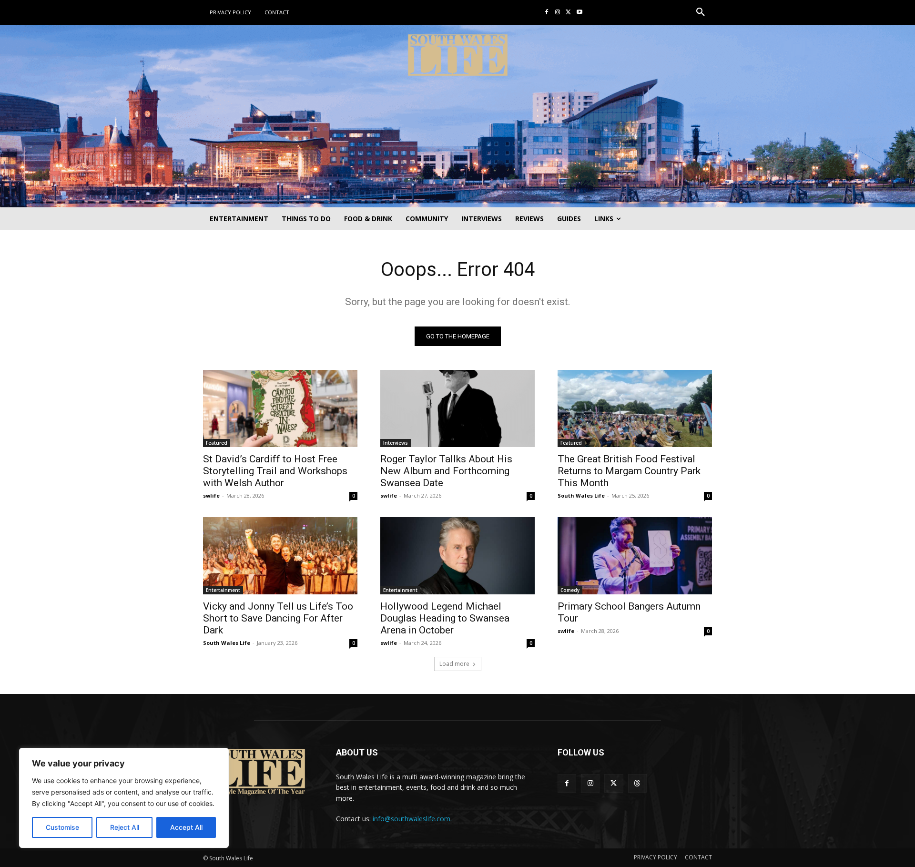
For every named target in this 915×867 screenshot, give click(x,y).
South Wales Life (581, 495)
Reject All (124, 827)
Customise (62, 827)
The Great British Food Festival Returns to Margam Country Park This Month (629, 471)
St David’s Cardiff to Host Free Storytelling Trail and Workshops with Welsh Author (275, 471)
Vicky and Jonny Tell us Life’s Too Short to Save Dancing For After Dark (278, 618)
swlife (211, 495)
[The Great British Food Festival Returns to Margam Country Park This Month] (635, 408)
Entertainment (223, 590)
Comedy (570, 590)
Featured (216, 442)
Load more (454, 664)
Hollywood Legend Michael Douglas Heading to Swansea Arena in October (444, 618)
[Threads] (637, 783)
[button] (700, 12)
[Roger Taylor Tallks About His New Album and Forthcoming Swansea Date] (457, 408)
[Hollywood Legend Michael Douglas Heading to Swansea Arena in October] (457, 555)
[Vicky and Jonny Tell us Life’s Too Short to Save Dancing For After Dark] (280, 555)
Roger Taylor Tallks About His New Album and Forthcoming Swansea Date (446, 471)
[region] (124, 798)
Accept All (186, 827)
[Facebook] (546, 12)
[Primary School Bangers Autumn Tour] (635, 555)
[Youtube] (579, 12)
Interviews (395, 442)
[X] (568, 12)
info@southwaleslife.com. (412, 818)
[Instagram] (557, 12)
